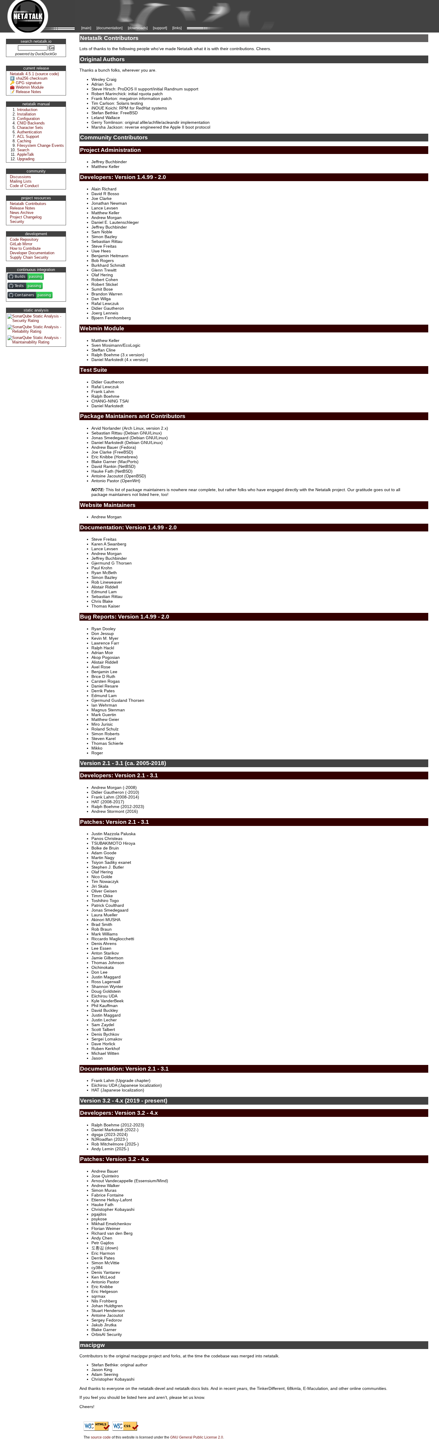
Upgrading (25, 159)
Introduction (27, 109)
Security (17, 221)
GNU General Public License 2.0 (196, 1437)
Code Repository (24, 239)
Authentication (29, 132)
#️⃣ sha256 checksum (28, 78)
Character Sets (30, 127)
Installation (26, 114)
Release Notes (22, 208)
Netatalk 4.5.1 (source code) (34, 74)
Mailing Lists (21, 181)
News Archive (21, 212)
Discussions (20, 177)
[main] (86, 28)
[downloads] (138, 28)
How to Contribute (25, 248)
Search (23, 150)
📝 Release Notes (25, 92)
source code (101, 1437)
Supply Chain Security (29, 257)
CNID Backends (31, 123)
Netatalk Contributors (28, 203)
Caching (24, 141)
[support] (160, 28)
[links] (177, 28)
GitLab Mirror (21, 244)
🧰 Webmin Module (27, 87)
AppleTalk (25, 154)
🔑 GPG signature (26, 83)
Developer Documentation (32, 253)
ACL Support (28, 136)
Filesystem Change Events (40, 145)
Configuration (28, 118)
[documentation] (109, 28)
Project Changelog (26, 217)
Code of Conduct (24, 186)
